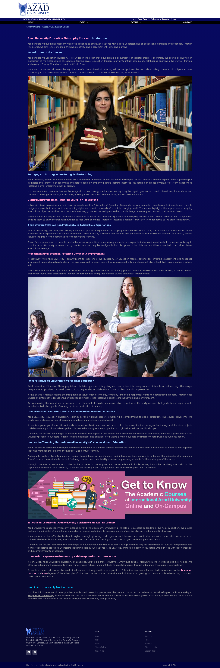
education (80, 570)
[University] (34, 652)
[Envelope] (28, 652)
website (145, 592)
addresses (73, 595)
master (32, 573)
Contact (187, 22)
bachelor (186, 570)
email (157, 592)
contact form (124, 592)
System (134, 22)
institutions (154, 595)
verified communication (118, 595)
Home (134, 19)
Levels (82, 22)
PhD (44, 573)
